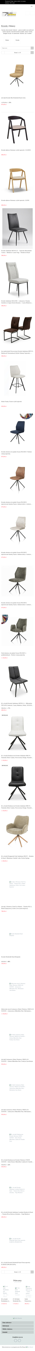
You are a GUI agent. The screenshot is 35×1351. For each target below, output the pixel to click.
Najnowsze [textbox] (4, 48)
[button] (17, 1322)
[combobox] (17, 48)
